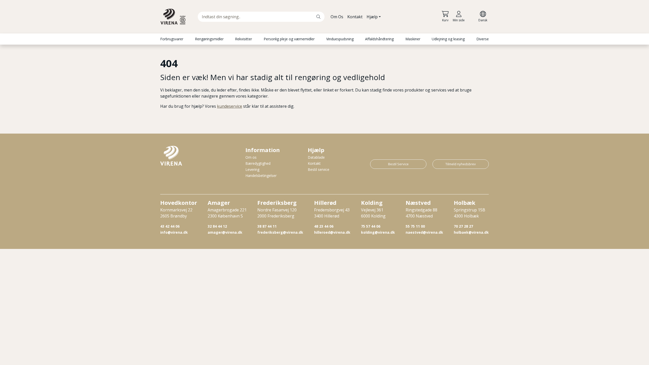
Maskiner (412, 38)
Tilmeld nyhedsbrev (460, 164)
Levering (252, 169)
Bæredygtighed (258, 163)
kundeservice (229, 106)
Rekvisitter (243, 38)
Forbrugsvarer (171, 38)
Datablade (316, 157)
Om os (251, 157)
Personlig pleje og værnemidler (289, 38)
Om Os (337, 17)
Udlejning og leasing (448, 38)
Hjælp (372, 17)
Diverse (482, 38)
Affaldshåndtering (379, 38)
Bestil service (318, 169)
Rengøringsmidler (209, 38)
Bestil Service (398, 164)
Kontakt (355, 17)
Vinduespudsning (340, 38)
